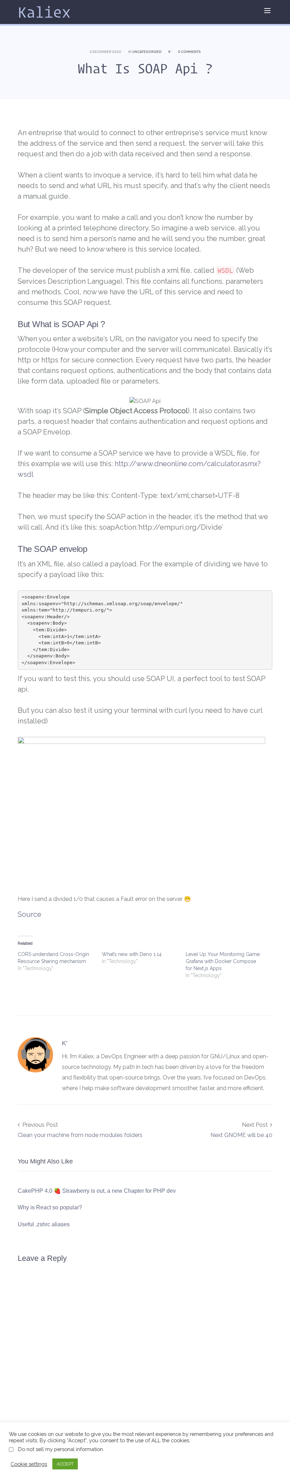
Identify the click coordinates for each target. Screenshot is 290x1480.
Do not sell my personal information (60, 1449)
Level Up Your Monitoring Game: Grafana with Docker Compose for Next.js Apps (223, 961)
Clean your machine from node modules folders (80, 1135)
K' (169, 52)
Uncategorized (147, 52)
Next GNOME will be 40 (241, 1135)
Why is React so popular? (50, 1207)
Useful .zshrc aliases (44, 1224)
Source (29, 914)
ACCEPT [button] (65, 1464)
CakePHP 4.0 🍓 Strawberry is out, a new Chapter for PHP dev (97, 1191)
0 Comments (189, 52)
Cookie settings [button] (29, 1464)
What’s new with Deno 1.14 (132, 954)
